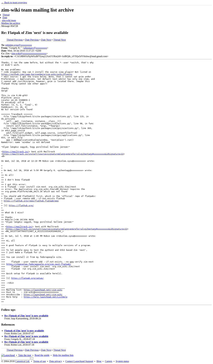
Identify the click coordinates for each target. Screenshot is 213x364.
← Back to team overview (14, 2)
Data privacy (55, 361)
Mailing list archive (10, 23)
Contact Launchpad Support (79, 361)
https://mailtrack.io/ (15, 151)
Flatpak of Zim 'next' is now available (24, 330)
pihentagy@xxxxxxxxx (35, 48)
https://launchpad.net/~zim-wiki (43, 290)
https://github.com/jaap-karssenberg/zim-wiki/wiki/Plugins (36, 74)
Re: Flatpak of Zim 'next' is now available (26, 315)
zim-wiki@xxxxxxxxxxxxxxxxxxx (29, 53)
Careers (108, 361)
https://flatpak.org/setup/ (27, 278)
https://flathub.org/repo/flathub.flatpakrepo (31, 201)
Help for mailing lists (63, 355)
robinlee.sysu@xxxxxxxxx (18, 45)
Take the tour (24, 355)
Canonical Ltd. (22, 361)
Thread (6, 14)
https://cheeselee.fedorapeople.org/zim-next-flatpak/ (38, 264)
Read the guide (42, 355)
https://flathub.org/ (21, 205)
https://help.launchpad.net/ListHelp (45, 297)
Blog (99, 361)
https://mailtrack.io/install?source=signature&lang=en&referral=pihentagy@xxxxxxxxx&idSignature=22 (62, 154)
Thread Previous (15, 39)
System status (122, 361)
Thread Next (59, 39)
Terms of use (39, 361)
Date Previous (32, 39)
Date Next (46, 39)
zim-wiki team (9, 20)
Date (4, 17)
